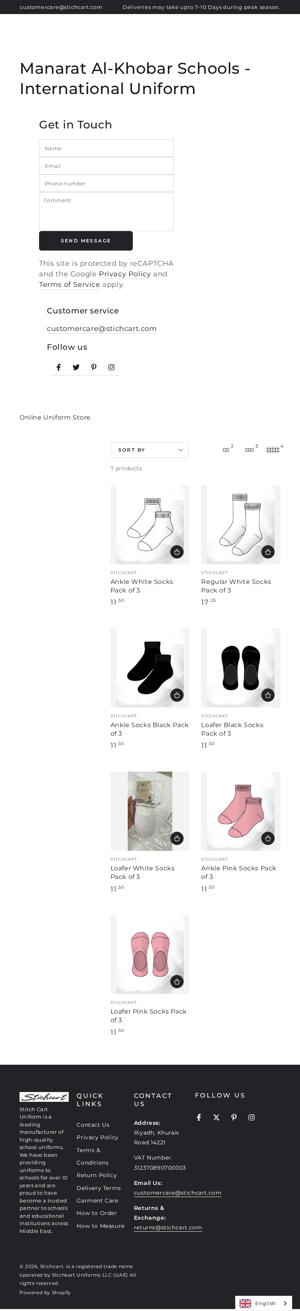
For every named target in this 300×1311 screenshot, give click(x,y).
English (265, 1303)
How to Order (97, 1213)
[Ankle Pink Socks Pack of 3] (240, 811)
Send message (86, 241)
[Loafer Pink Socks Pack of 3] (150, 954)
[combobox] (263, 1303)
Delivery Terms (99, 1188)
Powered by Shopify (45, 1292)
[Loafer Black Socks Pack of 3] (240, 668)
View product (177, 552)
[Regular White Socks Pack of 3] (240, 524)
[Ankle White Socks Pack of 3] (150, 524)
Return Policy (97, 1175)
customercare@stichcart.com (102, 328)
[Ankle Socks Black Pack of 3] (150, 668)
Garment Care (97, 1200)
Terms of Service (69, 284)
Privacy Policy (125, 274)
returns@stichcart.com (168, 1227)
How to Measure (100, 1225)
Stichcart (51, 1266)
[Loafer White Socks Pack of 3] (150, 811)
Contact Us (93, 1124)
